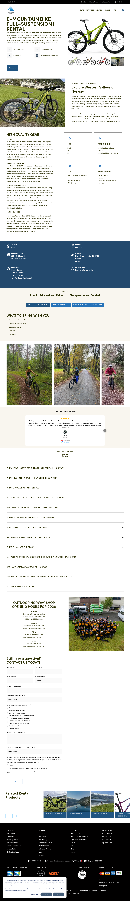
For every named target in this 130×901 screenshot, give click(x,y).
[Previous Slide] (9, 816)
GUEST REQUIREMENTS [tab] (61, 305)
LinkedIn (108, 840)
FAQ (71, 846)
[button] (75, 61)
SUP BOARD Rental (76, 814)
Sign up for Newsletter (78, 840)
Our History (42, 840)
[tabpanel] (65, 326)
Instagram (108, 843)
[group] (55, 804)
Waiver (72, 843)
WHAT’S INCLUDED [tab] (80, 305)
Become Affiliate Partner (79, 836)
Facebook (108, 833)
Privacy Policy (12, 849)
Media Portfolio (44, 846)
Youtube (108, 836)
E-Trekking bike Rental (54, 814)
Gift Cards (91, 2)
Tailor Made (11, 833)
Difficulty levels (12, 840)
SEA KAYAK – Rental (101, 814)
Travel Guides (98, 2)
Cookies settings (34, 894)
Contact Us (106, 2)
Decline (58, 894)
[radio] (20, 708)
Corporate (10, 836)
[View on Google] (65, 432)
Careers (41, 855)
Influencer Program (45, 849)
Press (40, 852)
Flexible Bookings (13, 852)
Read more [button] (65, 428)
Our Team (42, 836)
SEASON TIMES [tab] (96, 305)
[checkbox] (20, 718)
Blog (72, 849)
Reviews (73, 852)
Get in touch (75, 833)
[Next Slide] (16, 816)
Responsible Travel (45, 843)
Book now (12, 68)
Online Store (83, 2)
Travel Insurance (12, 843)
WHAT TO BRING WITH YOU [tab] (38, 305)
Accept (46, 894)
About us (41, 833)
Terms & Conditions (14, 846)
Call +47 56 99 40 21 (14, 2)
